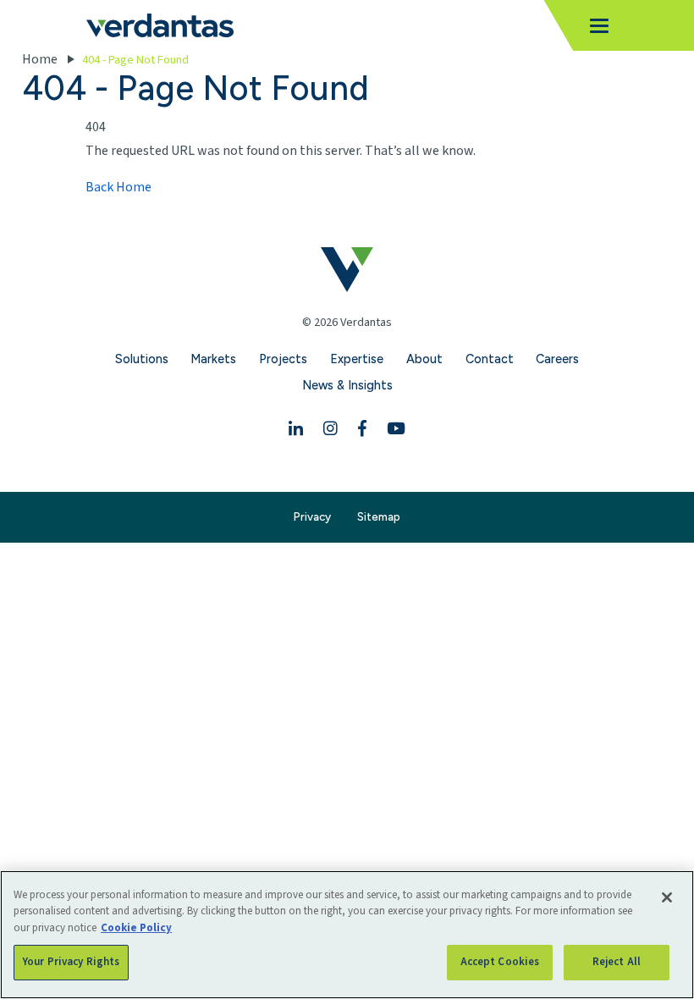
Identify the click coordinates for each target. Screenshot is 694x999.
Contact (489, 359)
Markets (213, 359)
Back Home (118, 187)
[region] (347, 934)
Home (40, 59)
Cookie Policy (136, 928)
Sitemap (378, 516)
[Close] (667, 897)
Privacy (312, 516)
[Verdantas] (159, 25)
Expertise (356, 359)
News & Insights (347, 385)
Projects (283, 359)
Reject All (616, 961)
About (424, 359)
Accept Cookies (500, 961)
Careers (557, 359)
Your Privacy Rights (71, 961)
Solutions (141, 359)
